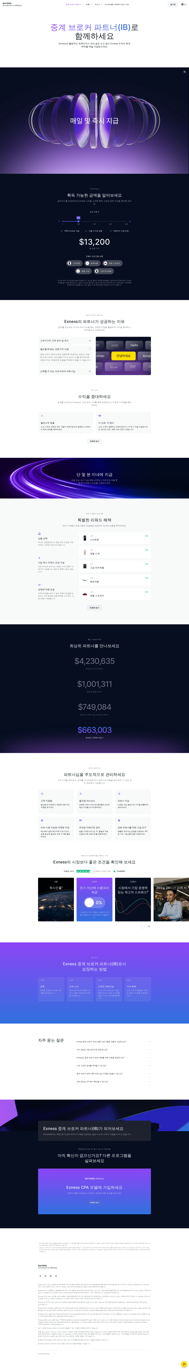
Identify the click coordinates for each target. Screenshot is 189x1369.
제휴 (88, 4)
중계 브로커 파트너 (73, 4)
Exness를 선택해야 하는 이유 (117, 4)
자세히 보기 (94, 455)
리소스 (97, 4)
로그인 (173, 4)
